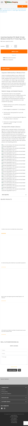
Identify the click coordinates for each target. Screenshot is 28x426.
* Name (3, 350)
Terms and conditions (6, 393)
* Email (3, 353)
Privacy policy (4, 391)
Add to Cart (14, 51)
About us (3, 389)
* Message (4, 357)
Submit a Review (12, 370)
